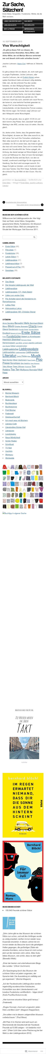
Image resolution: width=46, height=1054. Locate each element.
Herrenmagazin (9, 342)
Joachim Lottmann (36, 183)
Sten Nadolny (25, 363)
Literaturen (9, 430)
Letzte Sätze (10, 256)
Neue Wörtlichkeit (12, 437)
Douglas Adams (33, 329)
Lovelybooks (10, 434)
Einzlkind (6, 333)
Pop (39, 359)
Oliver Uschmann (20, 360)
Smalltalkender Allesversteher (16, 202)
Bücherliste (29, 25)
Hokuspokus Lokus (13, 308)
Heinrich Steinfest (12, 339)
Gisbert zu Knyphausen (30, 336)
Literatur (5, 186)
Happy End (21, 63)
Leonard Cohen (21, 346)
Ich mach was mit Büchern (16, 420)
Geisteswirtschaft (12, 417)
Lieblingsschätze (12, 263)
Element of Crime (15, 333)
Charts (32, 326)
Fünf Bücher (10, 410)
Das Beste (28, 21)
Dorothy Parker (23, 329)
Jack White (19, 343)
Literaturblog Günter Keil (15, 427)
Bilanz (5, 326)
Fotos (4, 337)
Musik (36, 355)
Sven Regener (35, 363)
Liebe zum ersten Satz (12, 21)
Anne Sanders (8, 323)
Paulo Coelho (31, 360)
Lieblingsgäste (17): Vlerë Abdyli (18, 291)
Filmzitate (9, 249)
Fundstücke (10, 253)
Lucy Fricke (22, 356)
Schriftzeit (9, 444)
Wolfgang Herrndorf (29, 369)
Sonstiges (9, 270)
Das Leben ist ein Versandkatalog (28, 205)
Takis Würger (7, 366)
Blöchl (11, 326)
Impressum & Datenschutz (29, 30)
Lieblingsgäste (10, 25)
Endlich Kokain (28, 77)
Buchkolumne (11, 406)
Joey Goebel (6, 346)
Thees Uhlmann (18, 366)
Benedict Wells (22, 323)
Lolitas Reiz (10, 305)
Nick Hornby (7, 360)
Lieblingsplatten (9, 352)
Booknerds (9, 399)
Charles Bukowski (21, 326)
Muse (29, 356)
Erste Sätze (6, 183)
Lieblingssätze (32, 352)
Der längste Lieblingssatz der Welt (19, 285)
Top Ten (15, 369)
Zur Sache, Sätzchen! (14, 6)
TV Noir (8, 447)
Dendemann (14, 329)
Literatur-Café (11, 423)
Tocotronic (28, 367)
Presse (6, 363)
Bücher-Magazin (12, 393)
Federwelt (9, 413)
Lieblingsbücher (11, 349)
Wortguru (9, 454)
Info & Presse (9, 29)
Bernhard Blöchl (20, 180)
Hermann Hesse (26, 340)
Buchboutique (11, 403)
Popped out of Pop (13, 266)
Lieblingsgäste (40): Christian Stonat (20, 311)
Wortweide (9, 458)
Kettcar (13, 346)
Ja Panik (25, 343)
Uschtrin (8, 451)
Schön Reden (11, 440)
